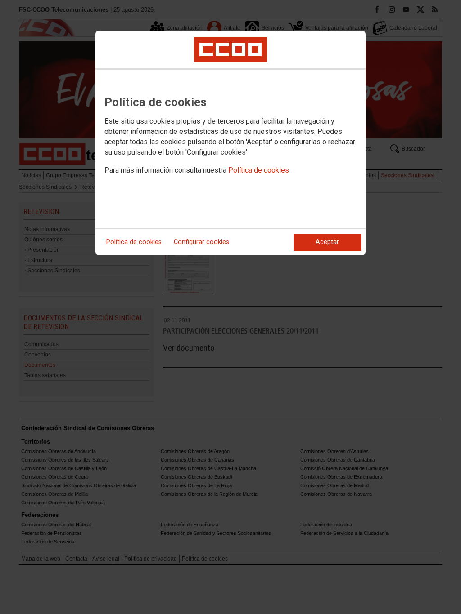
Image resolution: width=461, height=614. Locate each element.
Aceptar (327, 242)
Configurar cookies (201, 242)
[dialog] (230, 143)
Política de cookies (258, 170)
